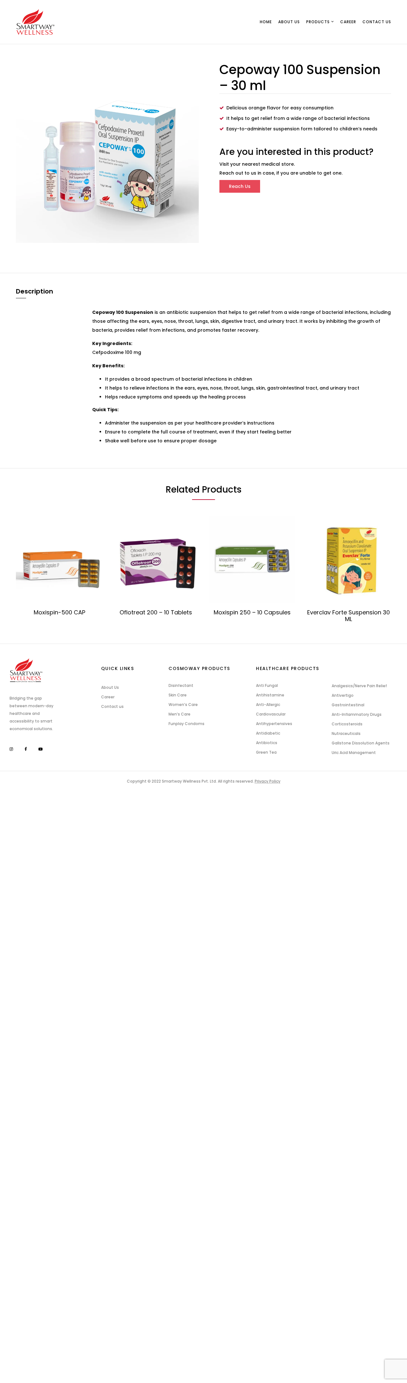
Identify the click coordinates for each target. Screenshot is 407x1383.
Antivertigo (343, 695)
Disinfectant (181, 685)
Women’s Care (183, 704)
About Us (110, 687)
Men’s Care (179, 714)
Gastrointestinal (348, 705)
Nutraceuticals (346, 733)
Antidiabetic (268, 733)
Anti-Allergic (268, 704)
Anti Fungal (267, 685)
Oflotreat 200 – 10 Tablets (156, 612)
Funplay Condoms (186, 723)
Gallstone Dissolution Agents (361, 743)
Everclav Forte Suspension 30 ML (348, 615)
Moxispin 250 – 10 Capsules (252, 612)
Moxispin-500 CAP (59, 612)
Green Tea (266, 752)
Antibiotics (266, 742)
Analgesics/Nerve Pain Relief (359, 685)
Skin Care (178, 695)
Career (107, 697)
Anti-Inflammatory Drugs (357, 714)
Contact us (112, 706)
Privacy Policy (267, 781)
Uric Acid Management (354, 752)
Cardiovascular (271, 714)
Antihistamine (270, 695)
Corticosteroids (347, 724)
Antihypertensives (274, 723)
